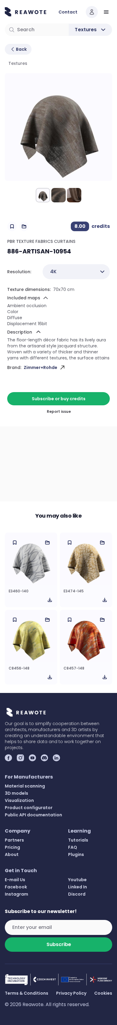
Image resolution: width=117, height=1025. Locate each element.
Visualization (19, 800)
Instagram (16, 894)
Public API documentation (33, 815)
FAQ (72, 847)
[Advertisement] (58, 463)
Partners (14, 840)
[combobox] (76, 271)
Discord (77, 894)
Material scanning (25, 786)
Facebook (16, 887)
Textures (17, 63)
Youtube (77, 880)
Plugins (76, 854)
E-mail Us (15, 880)
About (12, 854)
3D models (16, 793)
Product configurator (28, 808)
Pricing (12, 847)
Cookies (103, 993)
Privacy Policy (71, 993)
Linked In (77, 887)
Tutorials (78, 840)
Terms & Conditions (26, 993)
